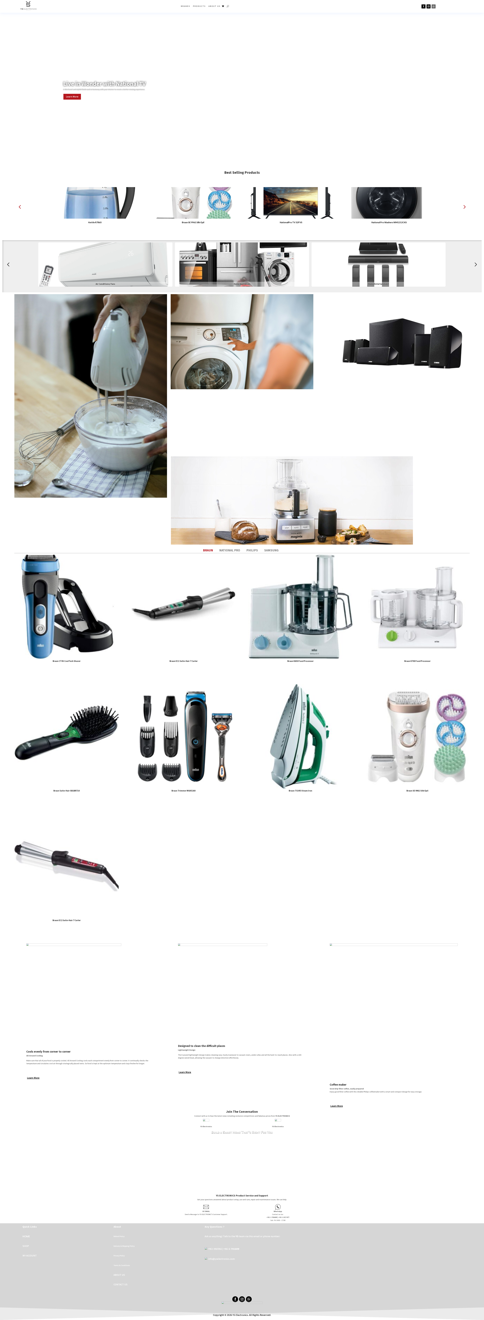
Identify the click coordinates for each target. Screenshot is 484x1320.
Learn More (72, 96)
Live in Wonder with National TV (104, 84)
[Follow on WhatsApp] (434, 6)
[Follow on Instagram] (429, 6)
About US (214, 6)
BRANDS (185, 6)
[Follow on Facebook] (423, 6)
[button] (19, 206)
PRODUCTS (199, 6)
